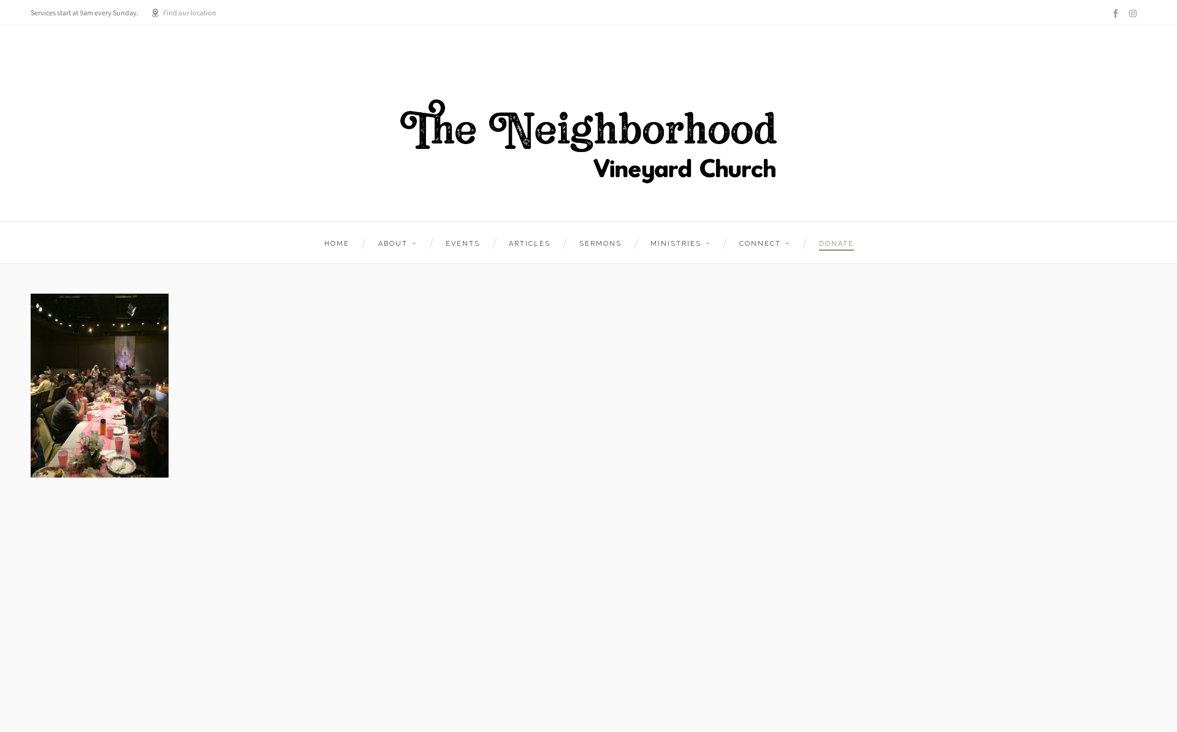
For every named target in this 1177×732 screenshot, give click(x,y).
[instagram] (1134, 13)
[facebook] (1117, 13)
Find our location (189, 13)
